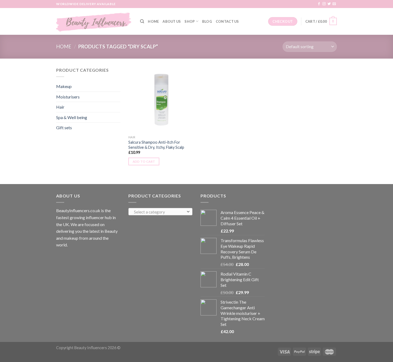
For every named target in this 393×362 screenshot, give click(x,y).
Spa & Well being (71, 117)
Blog (207, 21)
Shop (189, 21)
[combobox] (160, 211)
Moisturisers (68, 96)
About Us (172, 21)
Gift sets (64, 127)
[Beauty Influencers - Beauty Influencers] (94, 21)
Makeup (64, 86)
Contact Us (227, 21)
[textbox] (159, 212)
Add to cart (144, 161)
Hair (60, 106)
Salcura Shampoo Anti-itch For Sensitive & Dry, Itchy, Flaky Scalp (156, 145)
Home (153, 21)
